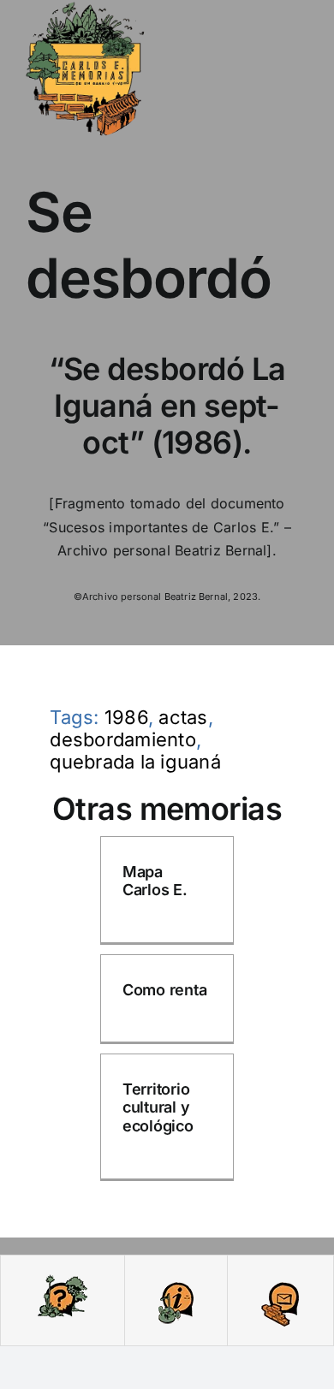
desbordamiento (122, 739)
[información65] (176, 1279)
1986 (126, 717)
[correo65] (280, 1279)
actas (182, 717)
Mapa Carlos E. (155, 881)
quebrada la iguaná (135, 762)
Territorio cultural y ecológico (158, 1107)
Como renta (164, 990)
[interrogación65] (62, 1279)
